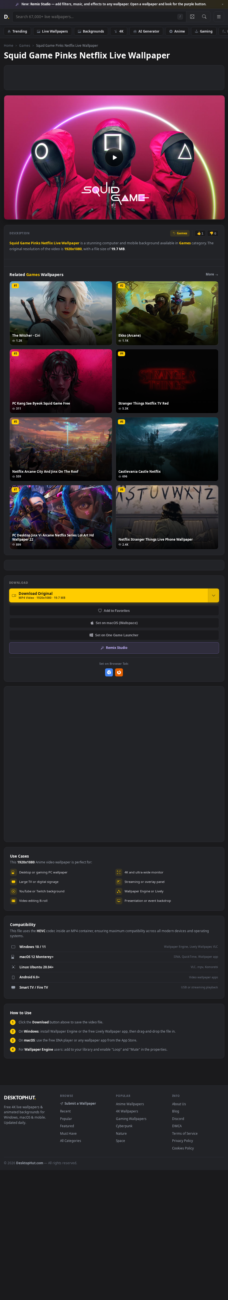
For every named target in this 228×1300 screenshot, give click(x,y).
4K (121, 31)
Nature (121, 1133)
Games (24, 45)
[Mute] (187, 214)
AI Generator (148, 31)
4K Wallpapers (127, 1111)
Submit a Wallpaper (80, 1103)
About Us (179, 1104)
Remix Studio (116, 647)
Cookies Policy (183, 1148)
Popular (66, 1118)
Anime (179, 31)
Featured (67, 1126)
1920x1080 (73, 249)
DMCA (177, 1126)
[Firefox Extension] (119, 672)
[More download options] (213, 595)
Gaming (206, 31)
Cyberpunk (124, 1126)
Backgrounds (93, 31)
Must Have (68, 1133)
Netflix (47, 243)
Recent (65, 1111)
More (210, 274)
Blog (175, 1111)
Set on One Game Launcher (116, 635)
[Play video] (114, 157)
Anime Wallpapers (130, 1104)
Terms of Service (185, 1133)
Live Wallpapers (55, 31)
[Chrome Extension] (109, 672)
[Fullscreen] (217, 214)
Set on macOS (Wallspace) (117, 623)
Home (8, 45)
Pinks (35, 243)
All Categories (70, 1140)
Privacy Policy (182, 1140)
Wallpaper (70, 243)
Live (57, 243)
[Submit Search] (204, 16)
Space (120, 1140)
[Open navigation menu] (219, 16)
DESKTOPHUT (20, 1097)
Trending (20, 31)
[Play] (11, 214)
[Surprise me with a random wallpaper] (192, 16)
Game (25, 243)
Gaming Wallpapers (131, 1118)
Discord (178, 1118)
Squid (14, 243)
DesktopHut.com (29, 1163)
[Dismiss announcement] (222, 4)
